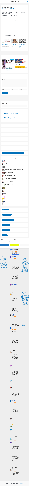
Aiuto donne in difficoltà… (5, 69)
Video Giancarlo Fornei (4, 282)
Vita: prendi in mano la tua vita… (19, 68)
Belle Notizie (4, 251)
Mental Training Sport (25, 302)
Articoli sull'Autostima (5, 209)
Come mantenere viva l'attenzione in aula (8, 118)
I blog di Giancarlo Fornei (25, 298)
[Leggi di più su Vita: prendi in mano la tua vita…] (21, 63)
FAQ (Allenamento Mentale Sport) (25, 287)
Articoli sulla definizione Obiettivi (7, 214)
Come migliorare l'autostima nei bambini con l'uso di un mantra (11, 113)
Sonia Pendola (13, 469)
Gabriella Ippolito (14, 438)
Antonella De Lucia (14, 284)
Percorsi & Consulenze (25, 304)
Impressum (18, 246)
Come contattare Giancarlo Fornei (25, 273)
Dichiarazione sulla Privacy (14, 246)
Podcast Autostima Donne (4, 272)
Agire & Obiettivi (10, 8)
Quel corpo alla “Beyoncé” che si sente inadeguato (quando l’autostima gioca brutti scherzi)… (14, 44)
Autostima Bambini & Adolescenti (4, 249)
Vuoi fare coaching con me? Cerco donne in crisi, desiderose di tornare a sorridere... (25, 325)
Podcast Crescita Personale (25, 305)
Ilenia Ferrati (13, 429)
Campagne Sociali (4, 252)
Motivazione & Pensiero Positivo (4, 271)
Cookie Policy (11, 246)
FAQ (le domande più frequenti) (25, 288)
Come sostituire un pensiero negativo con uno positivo (10, 117)
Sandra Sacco (13, 351)
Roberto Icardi (14, 380)
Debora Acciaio (14, 418)
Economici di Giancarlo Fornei (25, 286)
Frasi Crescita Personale (25, 292)
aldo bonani (13, 314)
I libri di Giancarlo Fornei (25, 299)
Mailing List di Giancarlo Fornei (25, 297)
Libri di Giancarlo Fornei (4, 269)
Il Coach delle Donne (14, 1)
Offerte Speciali (25, 303)
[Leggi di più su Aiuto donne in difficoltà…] (8, 63)
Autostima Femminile (4, 250)
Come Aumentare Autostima (25, 272)
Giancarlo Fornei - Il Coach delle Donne (15, 250)
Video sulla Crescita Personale (24, 323)
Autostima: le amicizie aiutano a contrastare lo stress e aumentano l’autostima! (5, 44)
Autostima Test (25, 267)
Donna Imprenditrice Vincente (4, 257)
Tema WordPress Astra (20, 483)
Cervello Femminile (4, 254)
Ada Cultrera (13, 293)
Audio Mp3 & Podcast (4, 247)
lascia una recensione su (15, 254)
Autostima (4, 248)
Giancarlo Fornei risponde (4, 262)
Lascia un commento (4, 8)
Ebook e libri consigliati (4, 258)
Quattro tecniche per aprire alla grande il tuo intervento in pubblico (11, 114)
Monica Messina (14, 256)
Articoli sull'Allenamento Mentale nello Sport (8, 219)
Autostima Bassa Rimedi (25, 262)
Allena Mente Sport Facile (25, 253)
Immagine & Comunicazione (4, 264)
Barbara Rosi (13, 365)
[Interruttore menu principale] (27, 1)
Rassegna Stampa (5, 235)
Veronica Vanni (14, 387)
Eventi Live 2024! (25, 266)
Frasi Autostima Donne (25, 291)
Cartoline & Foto (4, 253)
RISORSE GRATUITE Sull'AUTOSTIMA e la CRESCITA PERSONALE (25, 318)
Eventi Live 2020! (25, 265)
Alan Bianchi (13, 400)
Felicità (4, 261)
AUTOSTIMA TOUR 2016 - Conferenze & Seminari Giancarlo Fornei (25, 277)
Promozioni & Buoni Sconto (4, 273)
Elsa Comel (13, 327)
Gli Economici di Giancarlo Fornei (4, 263)
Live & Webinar (4, 270)
